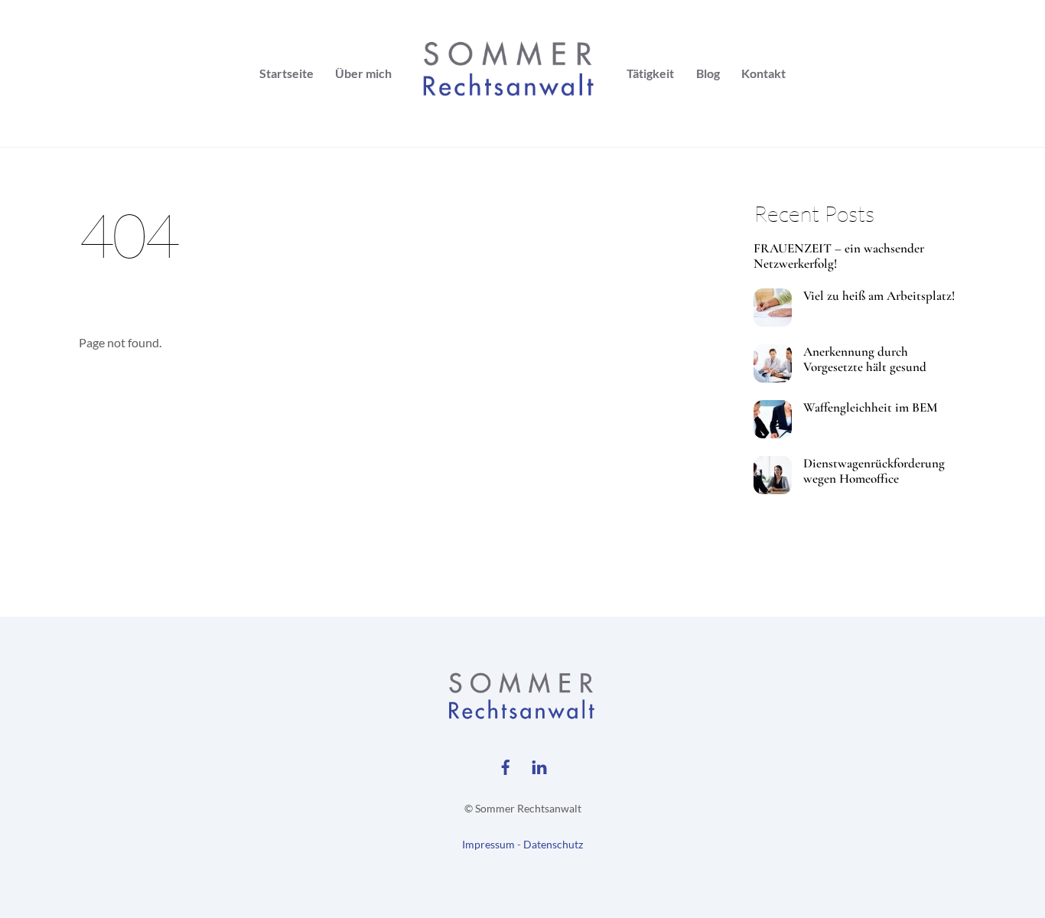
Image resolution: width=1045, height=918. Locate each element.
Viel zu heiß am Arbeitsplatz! (879, 296)
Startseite (286, 73)
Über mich (363, 73)
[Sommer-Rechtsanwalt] (509, 73)
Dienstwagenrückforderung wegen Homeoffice (874, 471)
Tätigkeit (650, 73)
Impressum (488, 844)
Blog (708, 73)
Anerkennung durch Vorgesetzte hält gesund (864, 359)
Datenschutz (553, 844)
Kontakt (763, 73)
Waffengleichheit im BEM (870, 407)
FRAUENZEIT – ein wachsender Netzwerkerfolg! (839, 256)
